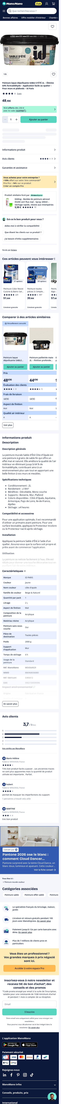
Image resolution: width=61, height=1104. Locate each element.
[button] (29, 201)
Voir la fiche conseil (43, 869)
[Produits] (4, 11)
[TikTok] (32, 1075)
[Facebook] (11, 1075)
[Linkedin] (4, 1075)
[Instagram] (25, 1075)
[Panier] (53, 4)
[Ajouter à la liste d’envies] (54, 74)
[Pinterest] (18, 1075)
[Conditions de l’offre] (55, 109)
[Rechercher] (10, 11)
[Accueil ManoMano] (17, 4)
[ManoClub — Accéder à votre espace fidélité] (38, 4)
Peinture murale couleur (15, 882)
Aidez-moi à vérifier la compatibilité (22, 225)
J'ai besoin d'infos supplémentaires (21, 238)
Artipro (14, 250)
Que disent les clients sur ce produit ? (23, 232)
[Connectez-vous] (47, 4)
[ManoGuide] (52, 1096)
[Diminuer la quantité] (5, 119)
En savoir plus (34, 1027)
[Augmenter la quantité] (16, 119)
